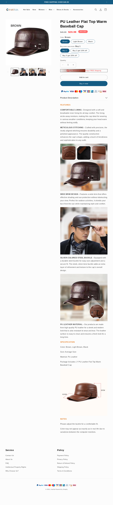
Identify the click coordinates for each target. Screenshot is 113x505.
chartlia (53, 489)
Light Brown (78, 41)
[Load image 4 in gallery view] (42, 72)
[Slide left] (8, 72)
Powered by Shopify (62, 489)
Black (90, 41)
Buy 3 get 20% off (70, 55)
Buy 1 (65, 50)
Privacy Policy (62, 459)
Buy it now (84, 84)
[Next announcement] (106, 2)
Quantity (63, 60)
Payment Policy (63, 455)
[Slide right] (49, 72)
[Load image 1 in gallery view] (15, 72)
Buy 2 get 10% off (80, 50)
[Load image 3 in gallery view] (33, 72)
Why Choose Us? (12, 471)
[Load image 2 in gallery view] (24, 72)
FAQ (7, 463)
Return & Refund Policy (66, 463)
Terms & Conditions (64, 471)
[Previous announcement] (6, 2)
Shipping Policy (63, 467)
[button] (42, 9)
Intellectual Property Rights (16, 467)
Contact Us (10, 455)
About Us (9, 459)
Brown (65, 41)
